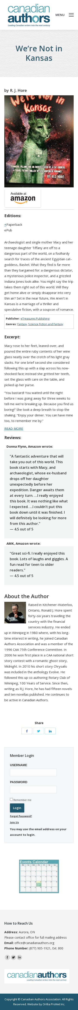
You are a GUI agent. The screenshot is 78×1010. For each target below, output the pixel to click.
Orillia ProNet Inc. (54, 1004)
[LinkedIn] (50, 731)
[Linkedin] (19, 957)
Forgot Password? (21, 816)
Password (18, 782)
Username (18, 765)
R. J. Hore (18, 90)
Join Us (14, 822)
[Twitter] (38, 731)
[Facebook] (26, 731)
